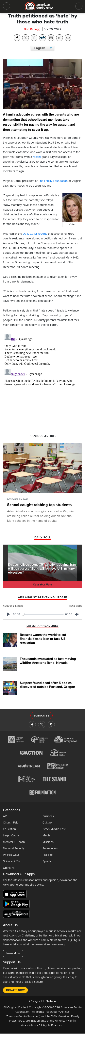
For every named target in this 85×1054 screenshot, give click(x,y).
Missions (48, 842)
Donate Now (15, 990)
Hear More (75, 606)
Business (48, 816)
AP (5, 816)
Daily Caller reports (35, 233)
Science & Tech (12, 861)
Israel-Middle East (53, 829)
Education (9, 829)
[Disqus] (42, 381)
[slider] (43, 614)
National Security (14, 848)
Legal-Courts (11, 835)
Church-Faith (11, 822)
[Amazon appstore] (16, 914)
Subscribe (41, 715)
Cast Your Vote (42, 584)
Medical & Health (14, 842)
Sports (46, 861)
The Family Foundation (53, 181)
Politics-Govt (11, 855)
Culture (47, 822)
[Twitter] (41, 724)
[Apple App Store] (16, 895)
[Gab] (51, 724)
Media (46, 835)
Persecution (50, 848)
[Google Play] (17, 904)
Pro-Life (47, 855)
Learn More (13, 953)
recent (37, 157)
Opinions (8, 868)
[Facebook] (32, 724)
